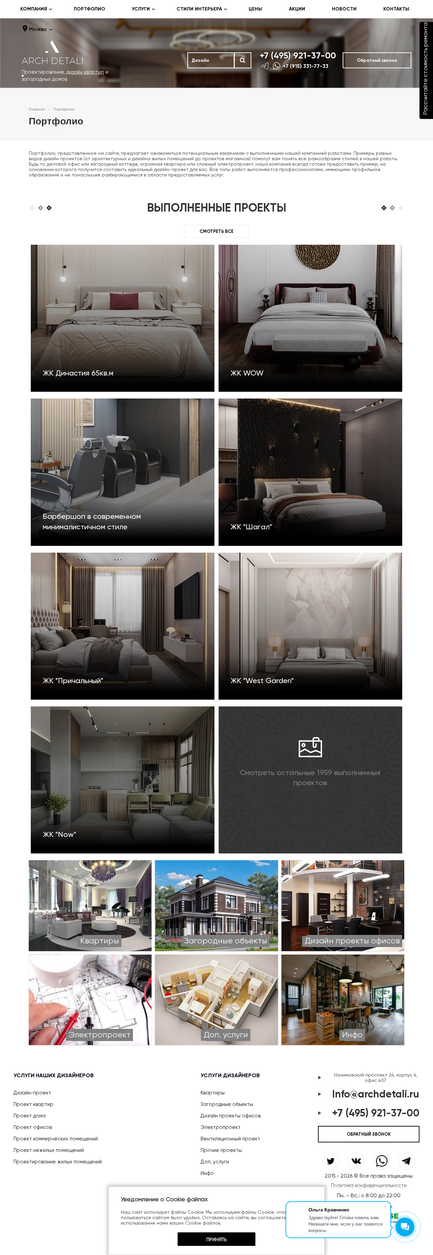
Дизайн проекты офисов (230, 1116)
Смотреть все (216, 231)
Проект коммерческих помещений (56, 1139)
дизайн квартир (85, 72)
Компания (33, 9)
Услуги (141, 9)
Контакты (396, 9)
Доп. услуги (215, 1162)
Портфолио (89, 9)
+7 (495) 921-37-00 (298, 55)
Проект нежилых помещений (49, 1150)
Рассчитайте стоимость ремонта (425, 68)
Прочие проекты (221, 1150)
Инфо (207, 1173)
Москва (37, 29)
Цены (255, 9)
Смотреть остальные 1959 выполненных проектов (310, 777)
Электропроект (221, 1127)
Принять (216, 1239)
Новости (344, 9)
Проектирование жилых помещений (58, 1162)
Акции (297, 9)
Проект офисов (33, 1127)
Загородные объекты (227, 1104)
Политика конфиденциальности (369, 1185)
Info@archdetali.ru (375, 1094)
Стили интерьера (199, 9)
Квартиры (213, 1093)
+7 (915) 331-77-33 (305, 66)
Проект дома (30, 1116)
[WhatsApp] (277, 66)
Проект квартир (33, 1104)
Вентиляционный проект (230, 1139)
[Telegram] (265, 66)
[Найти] (242, 60)
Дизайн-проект (32, 1093)
